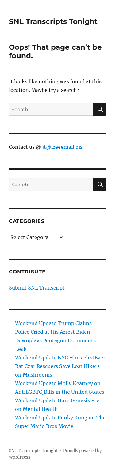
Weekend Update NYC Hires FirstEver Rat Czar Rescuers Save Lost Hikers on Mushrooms (60, 366)
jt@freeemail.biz (62, 147)
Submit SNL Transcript (37, 288)
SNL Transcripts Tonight (53, 21)
